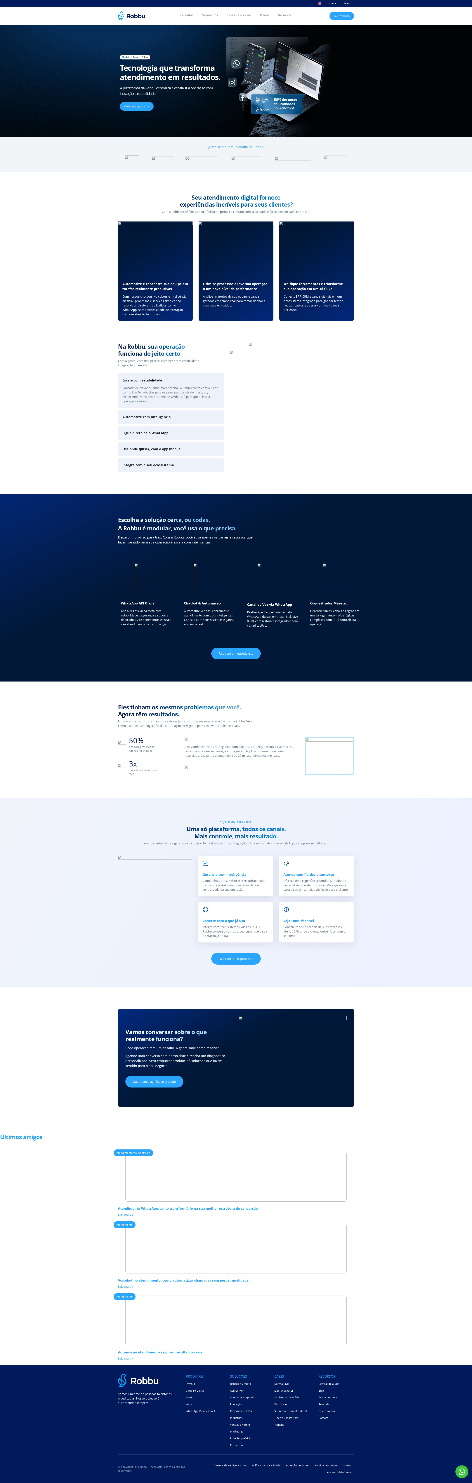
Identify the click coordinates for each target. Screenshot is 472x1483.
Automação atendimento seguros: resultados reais (160, 1352)
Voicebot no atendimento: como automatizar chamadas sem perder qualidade (183, 1280)
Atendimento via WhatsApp (133, 1153)
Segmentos (210, 15)
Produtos (186, 15)
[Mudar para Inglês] (319, 3)
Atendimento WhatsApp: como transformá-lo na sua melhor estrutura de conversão (188, 1208)
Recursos (284, 15)
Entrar (347, 3)
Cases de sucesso (239, 15)
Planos (264, 15)
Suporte (332, 3)
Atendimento (125, 1224)
